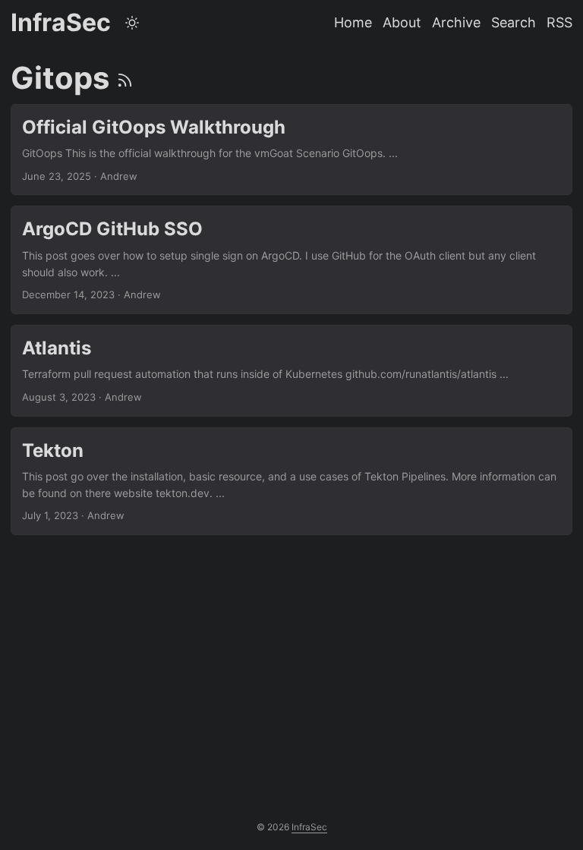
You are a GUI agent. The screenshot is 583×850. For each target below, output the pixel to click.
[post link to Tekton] (291, 481)
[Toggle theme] (132, 23)
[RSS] (125, 77)
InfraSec (61, 22)
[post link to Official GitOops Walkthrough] (291, 149)
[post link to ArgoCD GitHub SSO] (291, 259)
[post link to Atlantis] (291, 370)
